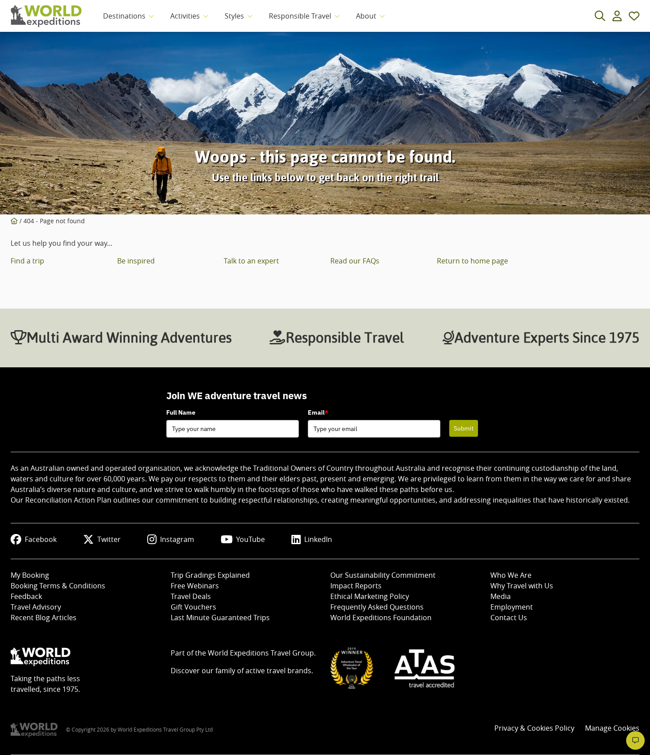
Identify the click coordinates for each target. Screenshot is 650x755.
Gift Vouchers (193, 607)
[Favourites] (634, 16)
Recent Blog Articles (43, 617)
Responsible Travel (300, 16)
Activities (185, 16)
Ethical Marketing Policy (369, 596)
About (366, 16)
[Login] (617, 16)
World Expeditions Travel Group (261, 653)
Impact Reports (356, 586)
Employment (511, 607)
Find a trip (27, 261)
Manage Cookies (612, 728)
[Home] (14, 221)
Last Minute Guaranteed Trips (220, 617)
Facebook (41, 539)
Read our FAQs (354, 261)
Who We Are (510, 575)
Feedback (26, 596)
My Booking (30, 575)
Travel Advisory (36, 607)
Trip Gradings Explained (210, 575)
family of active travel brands (263, 670)
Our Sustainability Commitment (383, 575)
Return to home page (472, 261)
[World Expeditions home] (46, 16)
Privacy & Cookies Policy (534, 728)
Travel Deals (191, 596)
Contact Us (508, 617)
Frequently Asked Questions (377, 607)
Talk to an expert (251, 261)
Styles (234, 16)
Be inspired (136, 261)
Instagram (177, 539)
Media (500, 596)
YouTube (250, 539)
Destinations (124, 16)
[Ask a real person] (635, 740)
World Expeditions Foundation (381, 617)
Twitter (109, 539)
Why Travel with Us (521, 586)
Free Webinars (195, 586)
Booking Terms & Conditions (58, 586)
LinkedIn (318, 539)
